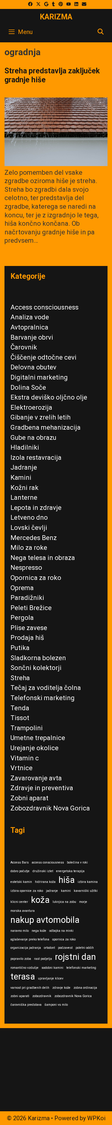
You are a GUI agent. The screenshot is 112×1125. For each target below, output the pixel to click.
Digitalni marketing (39, 377)
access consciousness (48, 862)
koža (40, 900)
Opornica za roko (35, 577)
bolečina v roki (77, 862)
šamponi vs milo (56, 1005)
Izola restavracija (36, 457)
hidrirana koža (45, 882)
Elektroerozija (31, 407)
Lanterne (23, 497)
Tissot (19, 718)
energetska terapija (70, 871)
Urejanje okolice (34, 748)
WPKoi (96, 1118)
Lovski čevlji (28, 527)
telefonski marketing (81, 968)
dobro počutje (20, 871)
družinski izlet (43, 871)
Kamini (20, 477)
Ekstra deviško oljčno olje (48, 397)
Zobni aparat (29, 798)
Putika (20, 648)
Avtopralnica (29, 327)
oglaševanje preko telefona (29, 939)
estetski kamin (21, 882)
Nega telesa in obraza (42, 557)
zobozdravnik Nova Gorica (73, 996)
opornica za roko (64, 939)
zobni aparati (19, 996)
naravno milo (19, 931)
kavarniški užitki (86, 891)
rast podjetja (43, 959)
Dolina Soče (28, 387)
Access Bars (19, 862)
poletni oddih (85, 948)
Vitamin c (24, 758)
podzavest (65, 948)
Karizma (56, 17)
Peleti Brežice (31, 608)
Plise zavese (28, 628)
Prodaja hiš (27, 637)
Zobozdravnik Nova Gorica (50, 808)
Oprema (22, 588)
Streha (20, 678)
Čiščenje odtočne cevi (43, 357)
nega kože (39, 931)
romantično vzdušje (24, 968)
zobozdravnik (41, 996)
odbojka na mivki (61, 931)
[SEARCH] (100, 31)
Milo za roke (28, 547)
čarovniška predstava (26, 1005)
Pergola (22, 617)
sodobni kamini (52, 968)
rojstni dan (75, 957)
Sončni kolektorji (36, 667)
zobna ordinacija (85, 988)
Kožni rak (24, 487)
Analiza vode (29, 317)
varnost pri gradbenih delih (29, 988)
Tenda (19, 708)
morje (83, 902)
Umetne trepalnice (37, 738)
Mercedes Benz (33, 537)
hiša (67, 880)
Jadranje (23, 467)
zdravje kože (61, 988)
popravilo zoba (20, 959)
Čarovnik (23, 347)
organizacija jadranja (25, 948)
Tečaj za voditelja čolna (45, 687)
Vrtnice (21, 768)
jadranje (52, 891)
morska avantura (22, 911)
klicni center (19, 902)
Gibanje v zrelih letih (40, 417)
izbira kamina (88, 882)
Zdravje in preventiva (41, 788)
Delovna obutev (33, 367)
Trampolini (26, 728)
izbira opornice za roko (26, 891)
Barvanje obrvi (31, 337)
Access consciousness (44, 307)
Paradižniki (27, 597)
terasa (22, 976)
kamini (66, 891)
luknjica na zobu (64, 902)
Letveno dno (29, 517)
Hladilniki (24, 447)
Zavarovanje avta (36, 778)
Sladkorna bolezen (38, 658)
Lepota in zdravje (36, 507)
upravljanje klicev (50, 978)
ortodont (49, 948)
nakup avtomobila (44, 920)
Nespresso (26, 567)
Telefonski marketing (42, 698)
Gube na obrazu (33, 437)
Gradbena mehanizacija (45, 427)
